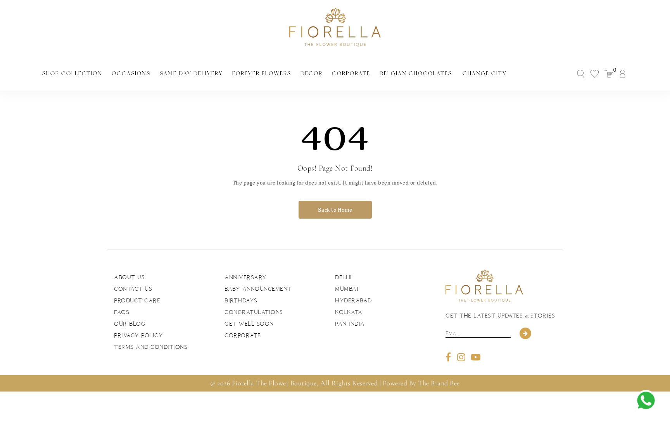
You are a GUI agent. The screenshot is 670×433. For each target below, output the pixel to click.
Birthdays (240, 300)
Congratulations (253, 312)
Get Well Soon (249, 324)
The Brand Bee (439, 383)
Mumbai (346, 289)
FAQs (121, 312)
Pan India (350, 324)
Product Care (137, 300)
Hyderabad (353, 300)
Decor (311, 73)
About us (129, 277)
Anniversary (245, 277)
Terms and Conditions (150, 347)
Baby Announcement (258, 289)
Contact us (133, 289)
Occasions (131, 73)
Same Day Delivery (191, 73)
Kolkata (349, 312)
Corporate (351, 73)
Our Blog (129, 324)
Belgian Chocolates (416, 73)
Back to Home (335, 210)
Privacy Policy (138, 335)
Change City (485, 73)
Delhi (343, 277)
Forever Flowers (261, 73)
